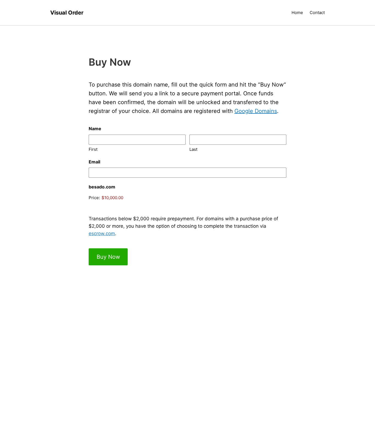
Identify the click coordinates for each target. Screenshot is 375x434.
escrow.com (102, 233)
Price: (94, 197)
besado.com (102, 187)
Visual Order (66, 12)
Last (193, 149)
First (93, 149)
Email (94, 162)
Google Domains (255, 111)
